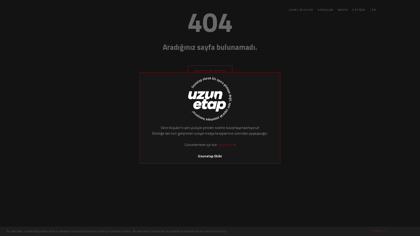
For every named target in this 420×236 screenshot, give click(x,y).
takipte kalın (225, 144)
